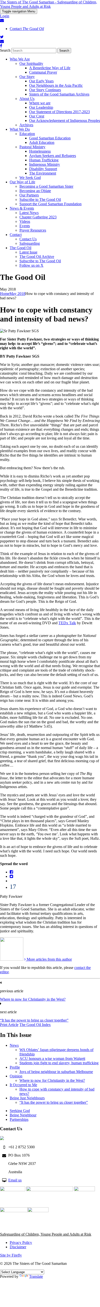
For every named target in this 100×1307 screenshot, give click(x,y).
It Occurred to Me (23, 1085)
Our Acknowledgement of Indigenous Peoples (64, 120)
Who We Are (20, 59)
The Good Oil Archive (36, 256)
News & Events (22, 208)
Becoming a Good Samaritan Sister (46, 186)
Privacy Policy (21, 1242)
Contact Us (28, 239)
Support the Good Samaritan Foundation (50, 204)
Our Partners (29, 195)
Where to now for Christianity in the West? (33, 999)
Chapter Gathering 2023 (38, 217)
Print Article (9, 1025)
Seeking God (20, 1111)
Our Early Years (41, 81)
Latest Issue (28, 252)
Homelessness (40, 151)
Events (24, 226)
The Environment (42, 173)
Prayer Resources (32, 230)
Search (5, 50)
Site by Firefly (11, 1255)
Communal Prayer (43, 72)
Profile (15, 1067)
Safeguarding (29, 243)
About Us (26, 99)
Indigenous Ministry (44, 164)
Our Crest (36, 116)
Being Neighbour (23, 1115)
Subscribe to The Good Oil (40, 199)
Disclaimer (18, 1247)
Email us (15, 1180)
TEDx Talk (67, 623)
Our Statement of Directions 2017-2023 (59, 112)
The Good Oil (20, 248)
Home (4, 294)
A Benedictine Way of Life (49, 68)
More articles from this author (49, 959)
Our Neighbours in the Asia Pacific (56, 85)
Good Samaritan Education (50, 138)
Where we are (39, 103)
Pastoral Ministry (32, 147)
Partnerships (19, 1119)
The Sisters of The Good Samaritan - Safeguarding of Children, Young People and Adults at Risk (48, 4)
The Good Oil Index (35, 1025)
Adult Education (41, 142)
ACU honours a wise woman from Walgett (52, 1058)
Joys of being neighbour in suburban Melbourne (56, 1072)
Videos (24, 221)
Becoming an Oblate (35, 191)
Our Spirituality (31, 63)
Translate (36, 1276)
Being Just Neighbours (27, 1098)
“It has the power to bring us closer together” (34, 1020)
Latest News (29, 213)
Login (4, 16)
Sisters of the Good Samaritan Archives (59, 94)
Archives (26, 125)
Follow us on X (31, 265)
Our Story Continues (45, 90)
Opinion (16, 1076)
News (14, 1045)
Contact (27, 29)
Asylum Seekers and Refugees (52, 156)
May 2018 (17, 294)
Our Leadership (41, 107)
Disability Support (43, 169)
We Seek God (30, 178)
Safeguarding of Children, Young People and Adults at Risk (45, 1234)
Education (27, 134)
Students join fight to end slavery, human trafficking (59, 1063)
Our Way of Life (22, 182)
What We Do (20, 129)
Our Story (27, 77)
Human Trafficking (43, 160)
